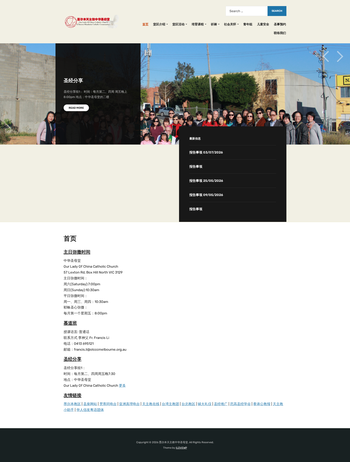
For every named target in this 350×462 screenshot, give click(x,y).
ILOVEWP (181, 447)
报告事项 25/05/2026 (206, 181)
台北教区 (188, 404)
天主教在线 (150, 404)
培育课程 (198, 24)
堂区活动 (178, 24)
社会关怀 (230, 24)
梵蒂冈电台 (108, 404)
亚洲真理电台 (129, 404)
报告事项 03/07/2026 (206, 152)
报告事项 (195, 166)
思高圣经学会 (240, 404)
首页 (145, 24)
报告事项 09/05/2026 (206, 195)
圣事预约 (280, 24)
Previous (326, 56)
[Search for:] (247, 11)
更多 (122, 385)
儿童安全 (263, 24)
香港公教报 (261, 404)
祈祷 (214, 24)
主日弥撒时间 (77, 252)
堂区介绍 (159, 24)
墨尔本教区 (72, 404)
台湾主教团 (170, 404)
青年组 (247, 24)
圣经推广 (221, 404)
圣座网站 (90, 404)
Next (340, 56)
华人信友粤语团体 (90, 410)
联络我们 (280, 33)
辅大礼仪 (204, 404)
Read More (76, 107)
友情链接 (72, 395)
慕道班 (70, 323)
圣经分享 (73, 80)
